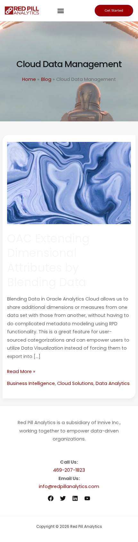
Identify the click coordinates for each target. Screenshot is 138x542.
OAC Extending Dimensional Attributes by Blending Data (48, 260)
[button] (60, 10)
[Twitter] (63, 498)
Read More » (21, 371)
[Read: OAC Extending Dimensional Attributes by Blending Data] (69, 182)
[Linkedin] (75, 498)
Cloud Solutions (75, 383)
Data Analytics (113, 383)
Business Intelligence (31, 383)
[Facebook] (51, 498)
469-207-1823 (69, 470)
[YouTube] (87, 498)
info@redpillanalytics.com (69, 486)
